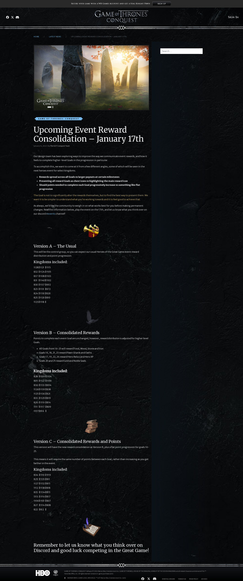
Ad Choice (204, 579)
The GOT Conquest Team (60, 146)
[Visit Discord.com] (17, 17)
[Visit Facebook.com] (7, 17)
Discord (42, 550)
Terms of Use (182, 579)
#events (50, 213)
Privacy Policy (193, 579)
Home (36, 37)
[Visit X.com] (12, 17)
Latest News (55, 37)
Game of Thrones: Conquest (58, 119)
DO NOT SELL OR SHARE (168, 579)
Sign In (233, 17)
